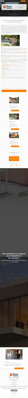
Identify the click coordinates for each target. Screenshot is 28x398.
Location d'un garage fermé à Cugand (12, 362)
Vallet (3, 76)
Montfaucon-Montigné (8, 17)
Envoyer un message (14, 157)
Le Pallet (3, 73)
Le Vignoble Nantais (4, 74)
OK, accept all (14, 390)
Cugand (3, 72)
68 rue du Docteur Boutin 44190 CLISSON (14, 14)
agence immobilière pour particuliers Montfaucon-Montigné (12, 58)
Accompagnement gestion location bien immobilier (8, 64)
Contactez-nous (14, 15)
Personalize (14, 394)
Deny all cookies (14, 392)
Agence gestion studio (5, 67)
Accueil (1, 17)
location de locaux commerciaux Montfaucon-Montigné (18, 51)
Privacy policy (14, 396)
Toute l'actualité (19, 368)
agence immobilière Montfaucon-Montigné (14, 25)
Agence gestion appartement (5, 65)
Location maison (12, 104)
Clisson (3, 71)
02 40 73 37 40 (14, 13)
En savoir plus (15, 110)
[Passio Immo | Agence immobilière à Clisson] (2, 1)
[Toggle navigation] (27, 1)
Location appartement (13, 139)
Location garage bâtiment (12, 121)
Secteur (4, 17)
